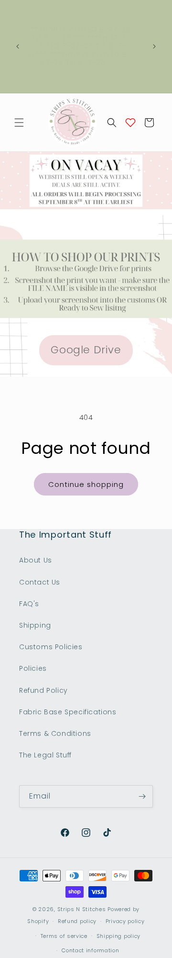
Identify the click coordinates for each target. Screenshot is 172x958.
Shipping (35, 625)
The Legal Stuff (45, 755)
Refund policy (77, 921)
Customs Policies (51, 647)
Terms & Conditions (55, 733)
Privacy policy (125, 921)
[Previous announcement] (17, 46)
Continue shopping (86, 484)
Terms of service (64, 936)
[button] (19, 122)
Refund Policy (43, 690)
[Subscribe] (141, 796)
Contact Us (39, 582)
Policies (33, 668)
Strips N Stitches (81, 909)
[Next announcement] (154, 46)
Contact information (90, 950)
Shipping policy (119, 936)
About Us (35, 560)
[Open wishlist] (130, 122)
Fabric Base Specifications (68, 712)
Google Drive (86, 349)
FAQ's (29, 604)
